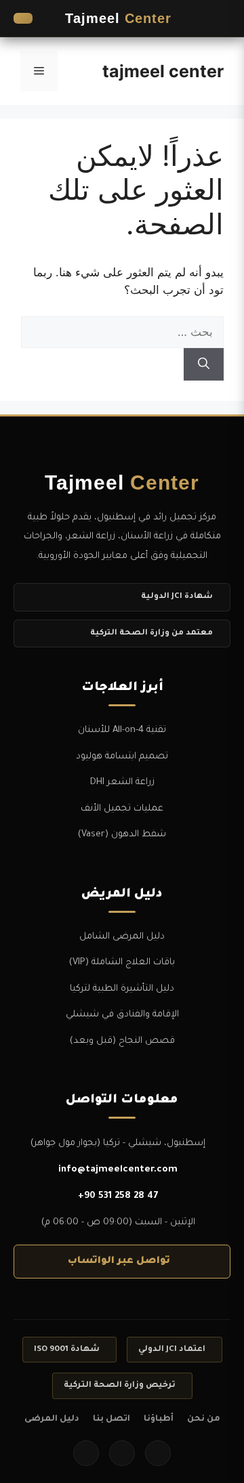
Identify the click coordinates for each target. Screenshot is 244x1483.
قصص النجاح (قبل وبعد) (122, 1041)
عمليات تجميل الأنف (122, 809)
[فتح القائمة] (216, 18)
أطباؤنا (159, 1419)
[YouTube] (86, 1453)
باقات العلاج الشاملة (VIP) (122, 963)
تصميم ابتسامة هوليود (122, 757)
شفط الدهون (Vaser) (122, 835)
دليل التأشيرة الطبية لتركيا (122, 989)
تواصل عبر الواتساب (119, 1261)
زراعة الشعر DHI (122, 782)
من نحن (203, 1419)
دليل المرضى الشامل (122, 937)
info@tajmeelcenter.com (118, 1170)
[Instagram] (122, 1453)
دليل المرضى (51, 1419)
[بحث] (204, 364)
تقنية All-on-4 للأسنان (122, 730)
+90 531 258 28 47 (118, 1196)
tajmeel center (163, 71)
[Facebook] (158, 1453)
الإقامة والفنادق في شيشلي (122, 1015)
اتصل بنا (111, 1419)
